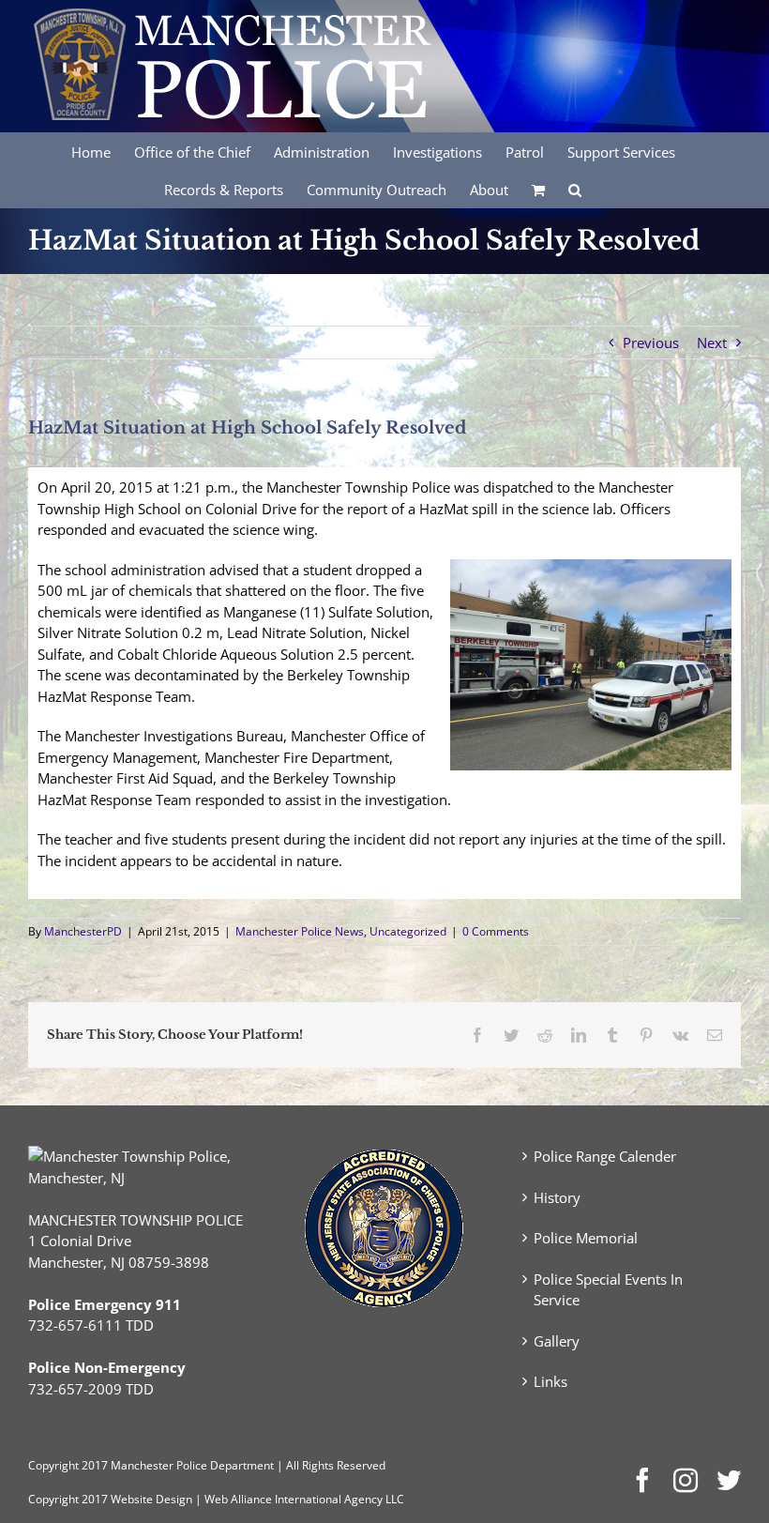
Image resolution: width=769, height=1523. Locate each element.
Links (550, 1381)
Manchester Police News (299, 931)
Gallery (557, 1341)
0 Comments (495, 931)
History (557, 1197)
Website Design (151, 1499)
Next (712, 342)
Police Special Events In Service (608, 1290)
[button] (574, 188)
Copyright (53, 1465)
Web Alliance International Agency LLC (304, 1499)
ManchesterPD (83, 931)
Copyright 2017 (68, 1499)
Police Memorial (586, 1237)
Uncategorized (407, 931)
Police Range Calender (605, 1156)
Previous (651, 342)
